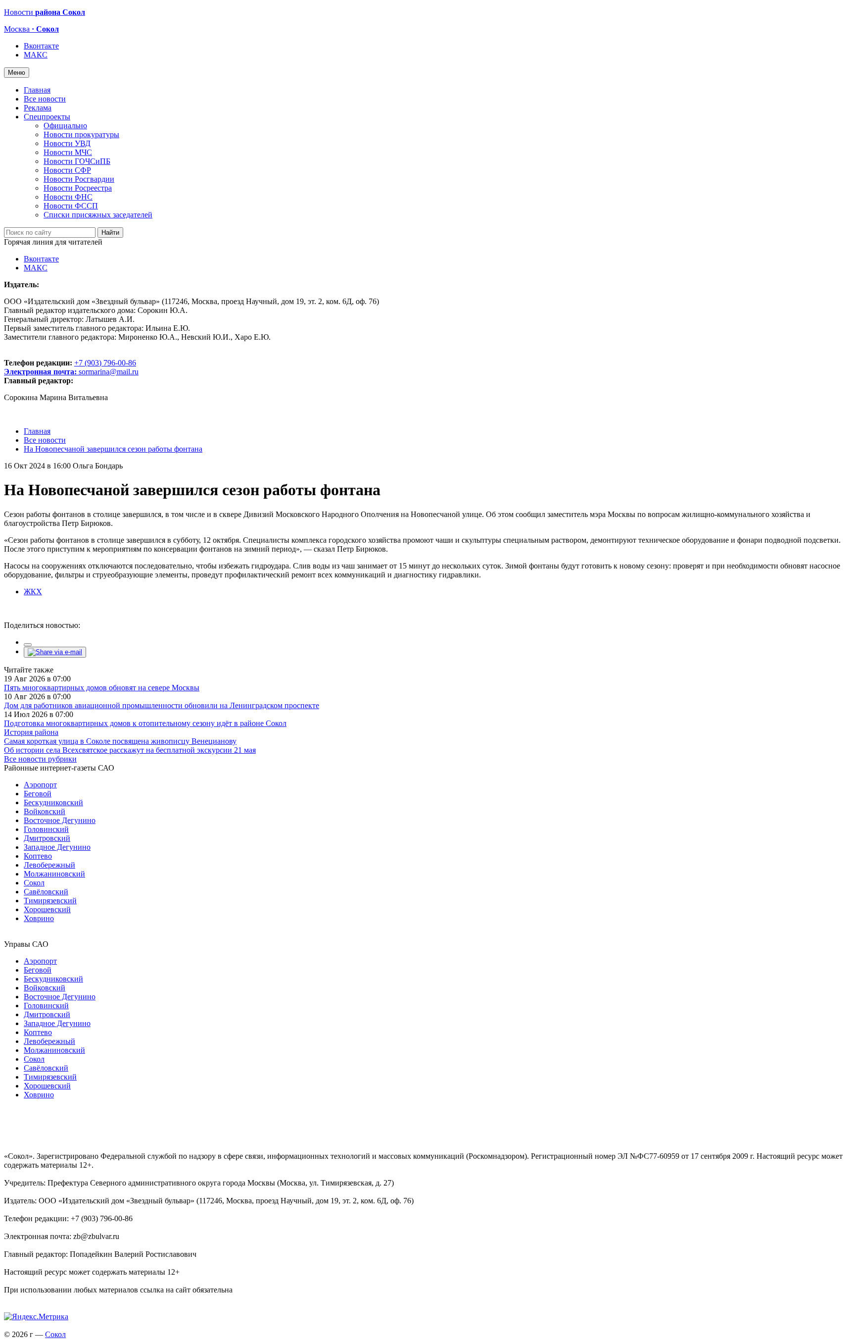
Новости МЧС (68, 152)
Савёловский (46, 891)
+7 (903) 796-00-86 (70, 367)
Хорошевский (47, 909)
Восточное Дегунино (59, 820)
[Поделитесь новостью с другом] (55, 652)
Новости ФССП (71, 206)
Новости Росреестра (78, 188)
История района (31, 732)
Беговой (37, 793)
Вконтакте (41, 46)
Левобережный (49, 865)
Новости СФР (67, 170)
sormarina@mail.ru (109, 371)
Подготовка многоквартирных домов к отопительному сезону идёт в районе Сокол (145, 723)
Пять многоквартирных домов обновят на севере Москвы (101, 687)
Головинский (46, 829)
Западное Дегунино (57, 847)
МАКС (36, 55)
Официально (65, 125)
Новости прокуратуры (81, 134)
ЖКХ (33, 591)
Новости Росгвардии (79, 179)
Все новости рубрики (40, 759)
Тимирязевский (50, 900)
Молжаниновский (54, 874)
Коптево (38, 856)
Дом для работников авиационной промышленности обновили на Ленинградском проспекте (161, 705)
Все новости (45, 99)
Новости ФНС (68, 197)
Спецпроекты (47, 116)
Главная (37, 90)
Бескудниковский (53, 802)
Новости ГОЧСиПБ (77, 161)
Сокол (34, 882)
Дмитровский (47, 838)
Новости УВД (67, 143)
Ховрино (39, 918)
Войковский (44, 811)
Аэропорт (40, 784)
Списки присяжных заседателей (98, 214)
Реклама (37, 107)
